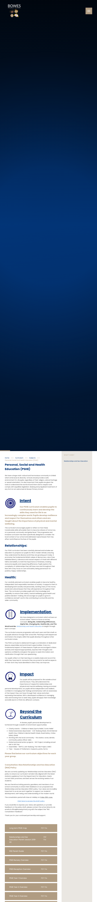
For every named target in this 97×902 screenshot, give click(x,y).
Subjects (32, 458)
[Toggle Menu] (89, 11)
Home (7, 458)
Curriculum (19, 458)
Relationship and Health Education (29, 626)
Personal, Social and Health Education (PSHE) (21, 460)
